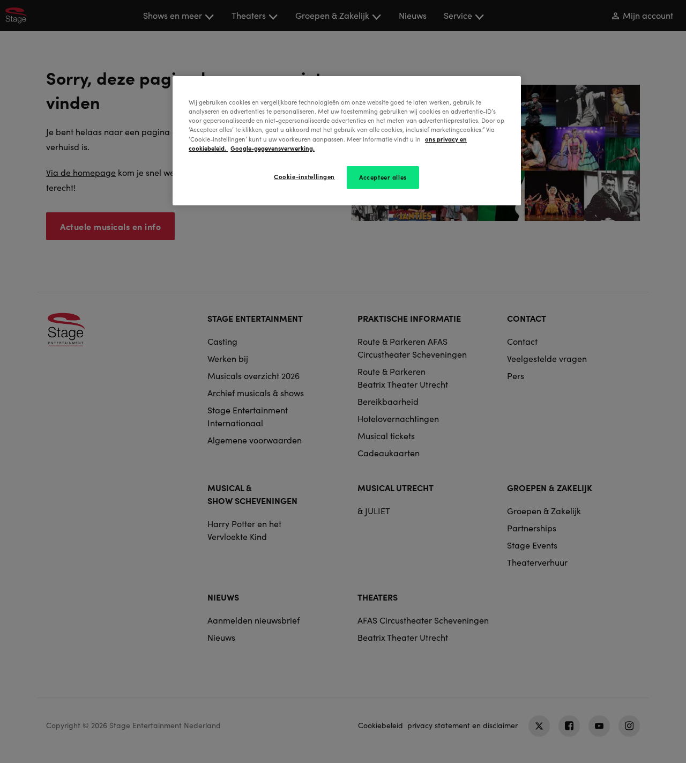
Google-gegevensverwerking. (272, 148)
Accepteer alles (383, 177)
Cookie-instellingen (304, 176)
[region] (347, 140)
